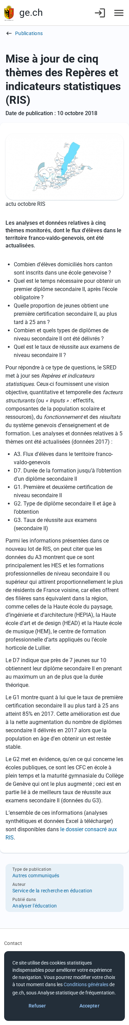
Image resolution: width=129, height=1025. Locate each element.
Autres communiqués (36, 875)
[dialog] (64, 986)
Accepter (89, 1006)
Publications (29, 33)
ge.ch (31, 12)
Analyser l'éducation (34, 906)
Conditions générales (86, 984)
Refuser (37, 1006)
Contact (13, 943)
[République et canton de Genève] (9, 13)
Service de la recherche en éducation (52, 890)
